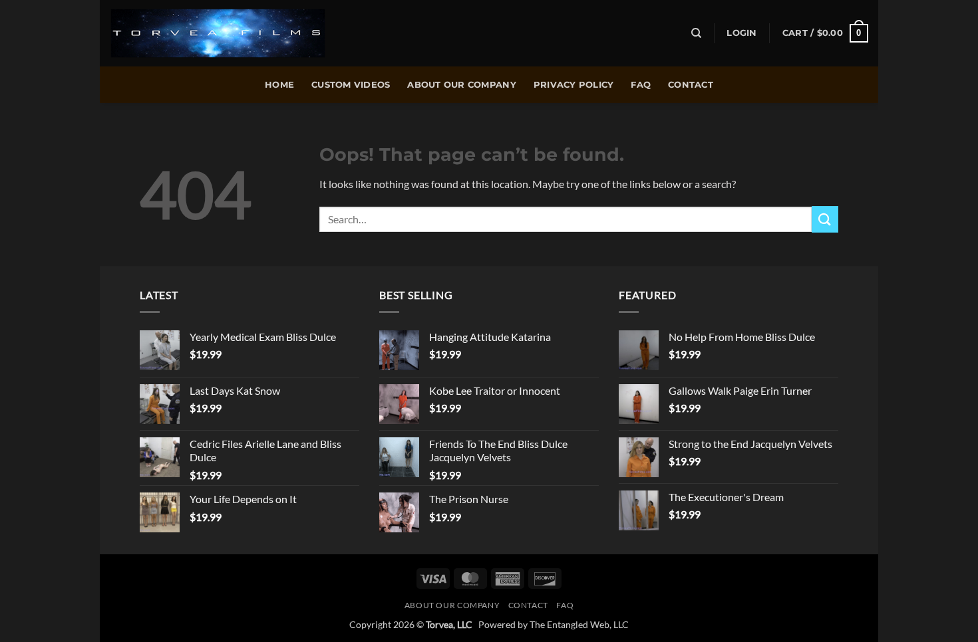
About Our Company (461, 85)
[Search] (696, 33)
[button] (741, 33)
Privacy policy (574, 85)
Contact (690, 85)
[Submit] (825, 219)
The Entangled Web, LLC (579, 624)
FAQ (641, 85)
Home (279, 85)
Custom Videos (350, 85)
